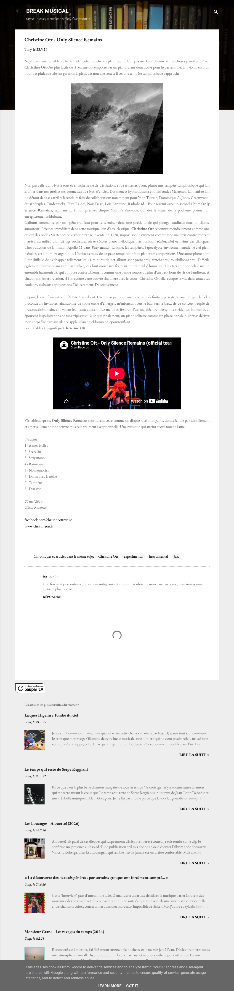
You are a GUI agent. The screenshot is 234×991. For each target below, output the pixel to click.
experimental (133, 556)
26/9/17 (53, 576)
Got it (132, 985)
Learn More (110, 985)
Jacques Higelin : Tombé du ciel (51, 715)
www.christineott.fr (39, 526)
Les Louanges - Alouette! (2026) (51, 823)
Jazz (176, 556)
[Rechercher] (216, 12)
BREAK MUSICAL (47, 11)
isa (45, 576)
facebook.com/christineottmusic (48, 519)
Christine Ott (108, 556)
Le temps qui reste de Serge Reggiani (56, 769)
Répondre (52, 597)
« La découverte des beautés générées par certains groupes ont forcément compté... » (96, 877)
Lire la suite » (194, 754)
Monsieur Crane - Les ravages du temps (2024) (64, 931)
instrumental (158, 556)
